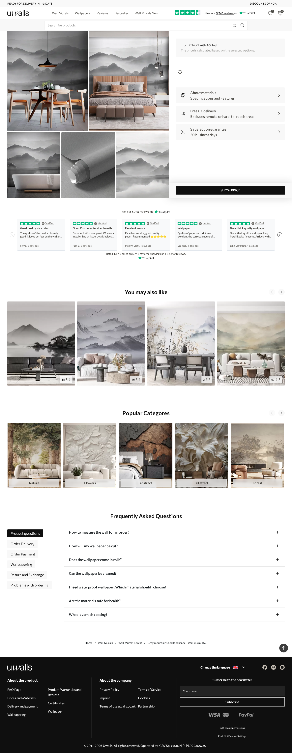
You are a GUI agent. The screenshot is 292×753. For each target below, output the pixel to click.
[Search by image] (234, 25)
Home (88, 642)
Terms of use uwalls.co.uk (118, 706)
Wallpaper (55, 711)
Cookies (144, 698)
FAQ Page (14, 689)
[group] (34, 456)
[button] (272, 292)
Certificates (56, 703)
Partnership (146, 706)
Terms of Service (149, 689)
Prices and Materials (21, 698)
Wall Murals (105, 642)
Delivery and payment (22, 706)
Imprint (105, 698)
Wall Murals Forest (130, 642)
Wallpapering (16, 714)
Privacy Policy (109, 689)
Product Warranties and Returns (64, 692)
